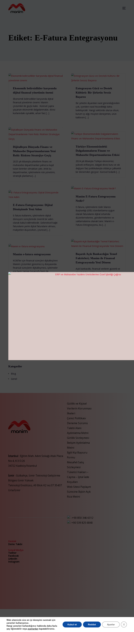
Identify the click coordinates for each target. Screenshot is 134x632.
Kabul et (72, 624)
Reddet (92, 624)
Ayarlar (111, 624)
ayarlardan (33, 629)
